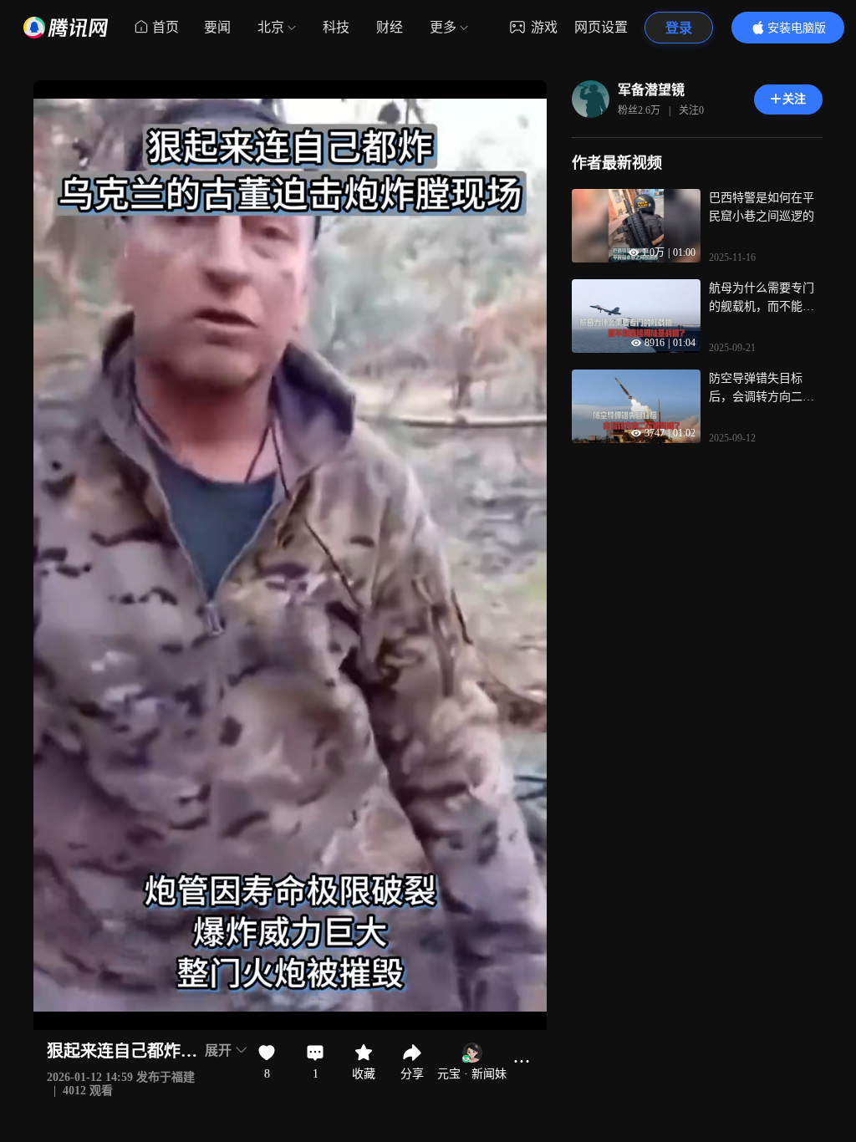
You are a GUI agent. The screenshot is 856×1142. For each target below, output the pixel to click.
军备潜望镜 (651, 90)
